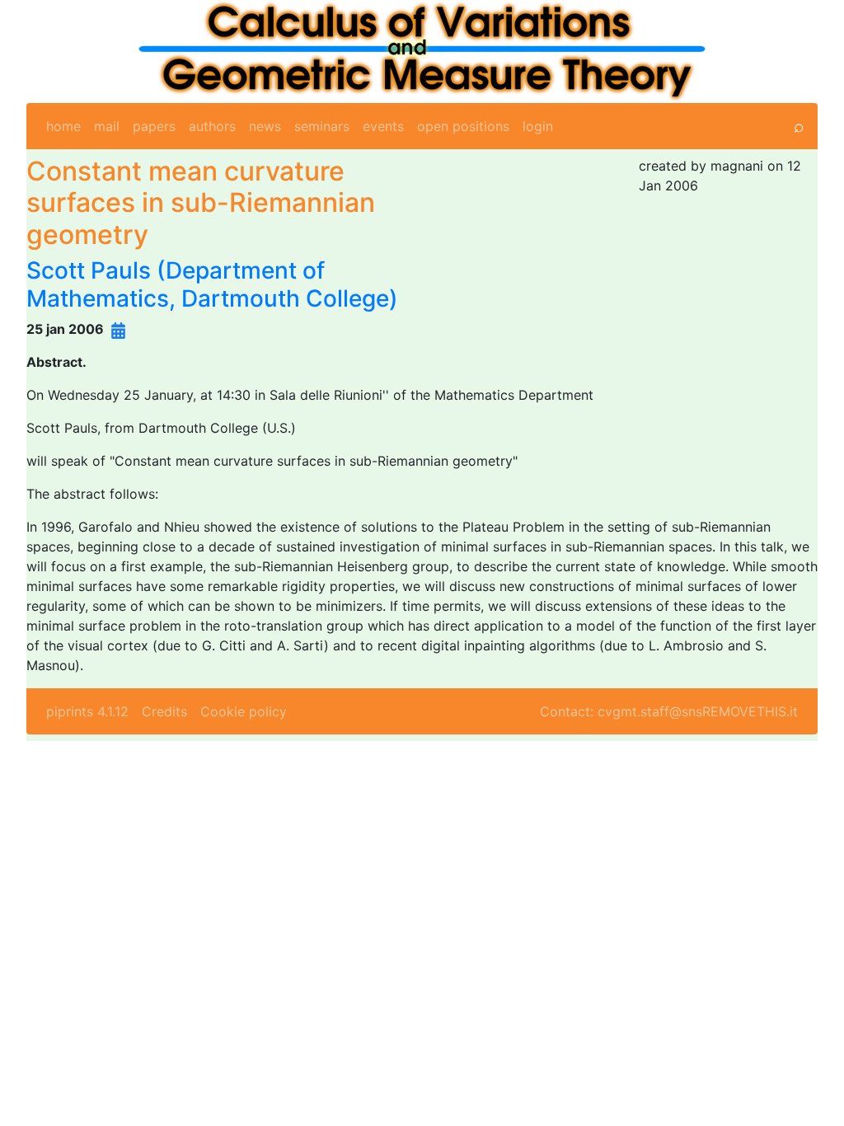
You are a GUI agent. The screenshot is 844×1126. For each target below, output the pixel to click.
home (63, 126)
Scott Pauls (88, 270)
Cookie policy (243, 711)
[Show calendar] (118, 329)
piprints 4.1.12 (87, 711)
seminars (321, 126)
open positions (463, 126)
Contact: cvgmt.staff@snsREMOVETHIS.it (669, 711)
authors (212, 126)
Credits (164, 711)
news (265, 126)
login (538, 126)
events (383, 126)
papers (154, 126)
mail (107, 126)
